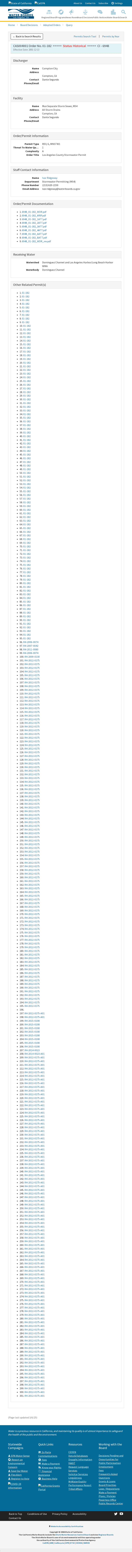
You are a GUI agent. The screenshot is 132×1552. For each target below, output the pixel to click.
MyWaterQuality (77, 1481)
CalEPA (45, 1543)
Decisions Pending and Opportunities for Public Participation (111, 1459)
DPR (67, 1543)
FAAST (71, 1463)
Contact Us (90, 3)
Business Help (49, 1478)
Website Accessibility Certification (67, 1526)
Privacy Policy (59, 1513)
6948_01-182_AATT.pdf (34, 233)
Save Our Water (19, 1470)
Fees (44, 1459)
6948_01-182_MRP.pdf (34, 215)
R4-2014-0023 (32, 1050)
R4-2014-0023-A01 (34, 1053)
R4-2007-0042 (30, 645)
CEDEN (72, 1452)
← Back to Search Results (27, 36)
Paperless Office (107, 1499)
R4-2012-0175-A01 (34, 1013)
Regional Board (49, 17)
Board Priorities (107, 1485)
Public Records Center (111, 1503)
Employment (106, 1466)
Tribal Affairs (75, 1489)
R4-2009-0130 (32, 656)
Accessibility (79, 1513)
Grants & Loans (107, 1481)
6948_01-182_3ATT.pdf (34, 226)
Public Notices (100, 17)
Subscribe (103, 3)
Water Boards (113, 17)
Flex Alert (16, 1474)
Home (11, 25)
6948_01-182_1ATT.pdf (34, 219)
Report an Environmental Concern (16, 1463)
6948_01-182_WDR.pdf (34, 211)
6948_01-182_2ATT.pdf (34, 222)
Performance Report (79, 1485)
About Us (78, 3)
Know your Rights (51, 1467)
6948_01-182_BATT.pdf (34, 237)
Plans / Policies (107, 1496)
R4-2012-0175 (32, 660)
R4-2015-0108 (32, 1020)
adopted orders (52, 25)
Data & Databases (78, 1455)
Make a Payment (50, 1463)
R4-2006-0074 (30, 642)
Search (123, 17)
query (69, 25)
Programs (61, 17)
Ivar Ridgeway (49, 177)
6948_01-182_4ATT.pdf (34, 230)
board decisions (29, 25)
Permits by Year (110, 36)
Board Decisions (85, 17)
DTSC (72, 1543)
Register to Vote (20, 1478)
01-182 (25, 292)
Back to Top (15, 1513)
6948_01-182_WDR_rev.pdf (36, 241)
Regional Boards (106, 1534)
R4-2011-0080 (30, 649)
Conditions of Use (37, 1513)
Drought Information (80, 1459)
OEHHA (79, 1543)
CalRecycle (59, 1543)
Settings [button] (118, 3)
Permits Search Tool (85, 36)
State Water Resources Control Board (73, 1534)
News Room (71, 17)
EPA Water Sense (20, 1455)
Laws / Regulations (109, 1488)
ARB (51, 1543)
